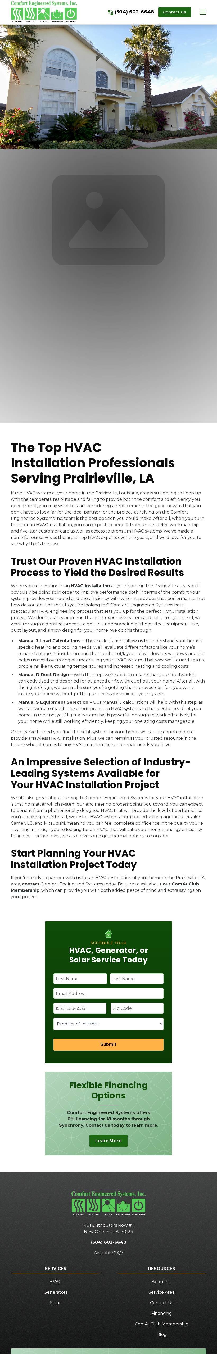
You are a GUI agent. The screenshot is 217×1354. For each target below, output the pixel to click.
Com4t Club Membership (161, 1323)
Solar (55, 1302)
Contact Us (174, 12)
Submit (108, 1044)
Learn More (108, 1140)
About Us (161, 1281)
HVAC (55, 1281)
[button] (198, 12)
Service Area (161, 1292)
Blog (162, 1334)
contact (30, 884)
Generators (55, 1292)
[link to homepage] (44, 12)
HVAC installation (90, 585)
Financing (161, 1313)
